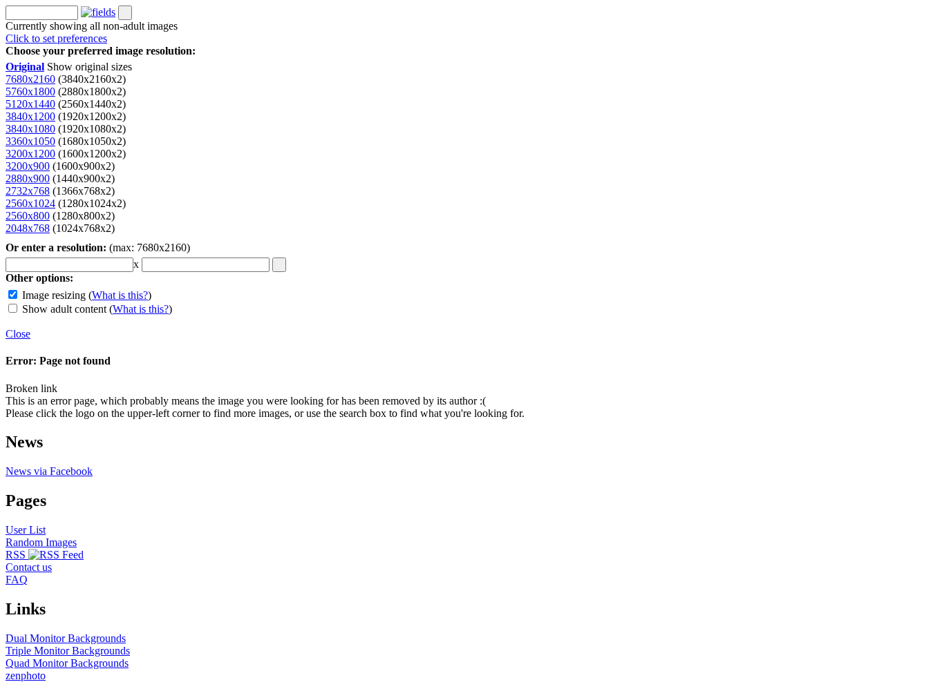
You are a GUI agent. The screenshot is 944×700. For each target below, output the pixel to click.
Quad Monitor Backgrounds (67, 663)
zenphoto (26, 675)
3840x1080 (30, 129)
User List (26, 530)
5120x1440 (30, 104)
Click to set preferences (56, 38)
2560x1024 (30, 203)
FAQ (17, 579)
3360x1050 (30, 141)
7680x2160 (30, 79)
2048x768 (28, 228)
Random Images (41, 542)
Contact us (29, 567)
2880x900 (28, 178)
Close (18, 334)
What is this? (120, 295)
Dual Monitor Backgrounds (66, 638)
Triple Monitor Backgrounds (68, 651)
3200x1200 (30, 153)
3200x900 (28, 166)
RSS (17, 555)
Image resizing (54, 295)
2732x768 (28, 191)
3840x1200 (30, 116)
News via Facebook (49, 471)
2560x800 (28, 216)
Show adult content (64, 309)
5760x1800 (30, 91)
